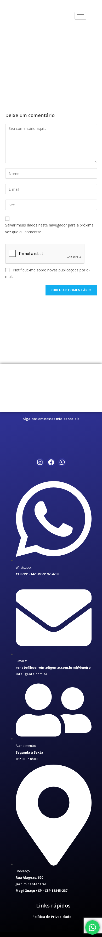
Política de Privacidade (51, 916)
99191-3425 (26, 574)
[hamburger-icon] (80, 16)
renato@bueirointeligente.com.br (44, 667)
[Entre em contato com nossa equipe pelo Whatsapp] (92, 927)
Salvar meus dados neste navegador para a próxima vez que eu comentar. (49, 228)
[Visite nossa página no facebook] (40, 462)
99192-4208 (48, 574)
